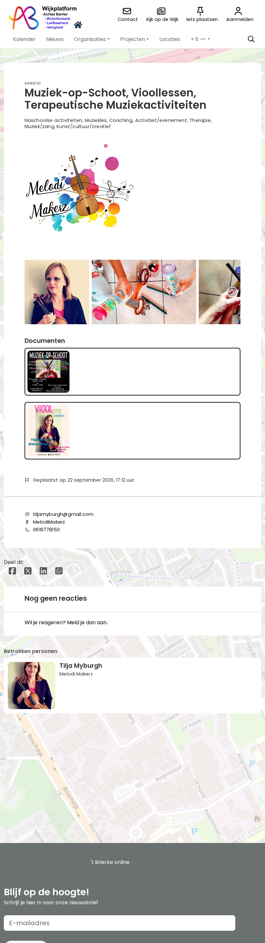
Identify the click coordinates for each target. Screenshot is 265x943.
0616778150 (46, 530)
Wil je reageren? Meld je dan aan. (66, 622)
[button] (24, 39)
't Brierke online (110, 862)
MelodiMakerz (49, 522)
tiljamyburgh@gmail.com (63, 514)
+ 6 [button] (195, 39)
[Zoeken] (251, 39)
